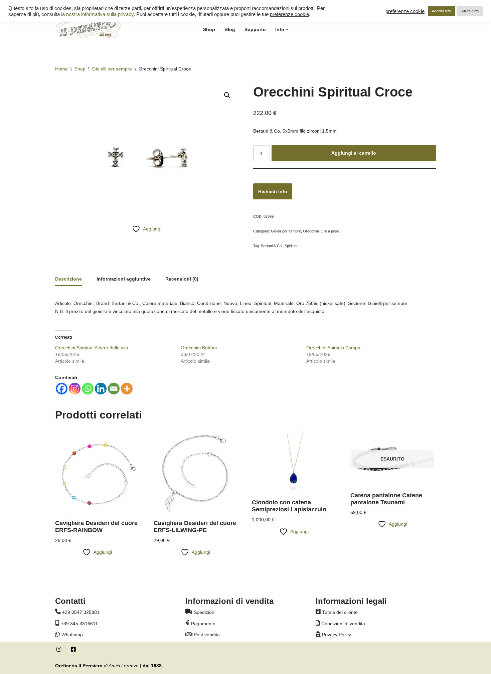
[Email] (114, 388)
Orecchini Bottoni (199, 347)
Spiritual (291, 246)
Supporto (255, 29)
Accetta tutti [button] (441, 11)
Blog (229, 29)
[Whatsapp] (88, 388)
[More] (127, 388)
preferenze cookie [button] (289, 14)
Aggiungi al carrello (353, 153)
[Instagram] (74, 388)
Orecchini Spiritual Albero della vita (91, 347)
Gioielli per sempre (112, 68)
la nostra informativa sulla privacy (97, 14)
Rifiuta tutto (470, 11)
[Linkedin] (101, 388)
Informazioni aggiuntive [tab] (124, 279)
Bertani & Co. (272, 246)
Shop (209, 29)
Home (61, 68)
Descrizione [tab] (68, 279)
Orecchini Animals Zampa (333, 347)
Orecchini (311, 231)
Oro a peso (330, 231)
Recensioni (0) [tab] (181, 279)
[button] (287, 29)
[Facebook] (61, 388)
